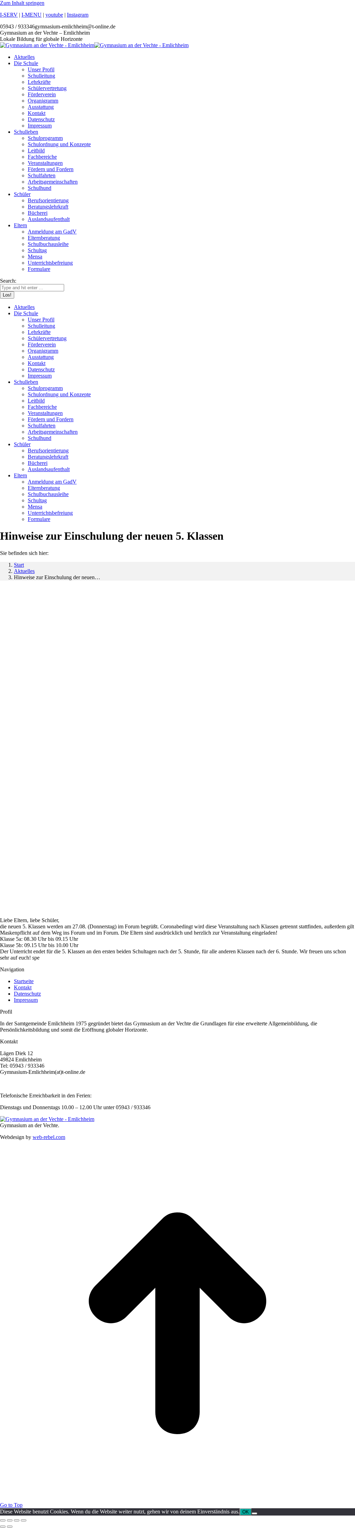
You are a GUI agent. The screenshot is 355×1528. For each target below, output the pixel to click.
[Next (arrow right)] (9, 1527)
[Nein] (254, 1513)
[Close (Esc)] (3, 1520)
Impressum (26, 1000)
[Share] (9, 1520)
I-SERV (9, 15)
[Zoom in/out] (23, 1520)
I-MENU (31, 15)
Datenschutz (27, 994)
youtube (54, 15)
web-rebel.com (49, 1137)
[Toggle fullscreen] (16, 1520)
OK (245, 1511)
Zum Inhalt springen (22, 3)
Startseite (24, 981)
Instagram (77, 15)
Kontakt (23, 987)
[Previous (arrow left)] (3, 1527)
